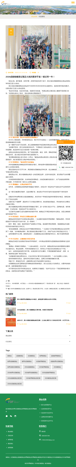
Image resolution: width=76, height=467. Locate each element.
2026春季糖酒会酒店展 (33, 378)
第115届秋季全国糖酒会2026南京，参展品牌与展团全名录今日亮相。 (37, 299)
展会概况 (10, 431)
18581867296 (46, 435)
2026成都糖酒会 (30, 367)
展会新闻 (9, 335)
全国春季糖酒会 (41, 361)
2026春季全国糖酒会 (14, 372)
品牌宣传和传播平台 (47, 417)
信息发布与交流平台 (47, 413)
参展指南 (10, 447)
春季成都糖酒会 (12, 361)
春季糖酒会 (42, 356)
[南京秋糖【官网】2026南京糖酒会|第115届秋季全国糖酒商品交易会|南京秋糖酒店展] (6, 3)
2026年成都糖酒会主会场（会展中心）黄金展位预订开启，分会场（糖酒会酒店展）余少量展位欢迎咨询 (40, 288)
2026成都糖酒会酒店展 (15, 378)
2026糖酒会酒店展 (50, 378)
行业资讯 (9, 341)
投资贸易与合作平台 (47, 421)
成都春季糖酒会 (56, 356)
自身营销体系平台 (46, 409)
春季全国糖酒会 (27, 361)
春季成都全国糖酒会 (14, 367)
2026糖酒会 (57, 367)
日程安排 (10, 435)
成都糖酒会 (19, 356)
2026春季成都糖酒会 (31, 372)
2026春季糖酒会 (44, 367)
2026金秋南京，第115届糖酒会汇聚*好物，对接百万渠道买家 (35, 310)
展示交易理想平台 (46, 405)
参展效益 (10, 439)
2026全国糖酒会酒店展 (15, 384)
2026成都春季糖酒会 (48, 372)
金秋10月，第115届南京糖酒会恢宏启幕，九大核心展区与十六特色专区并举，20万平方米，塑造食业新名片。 (43, 320)
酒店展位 (10, 443)
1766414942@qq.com (48, 440)
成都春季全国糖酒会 (57, 361)
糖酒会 (10, 356)
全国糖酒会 (31, 356)
